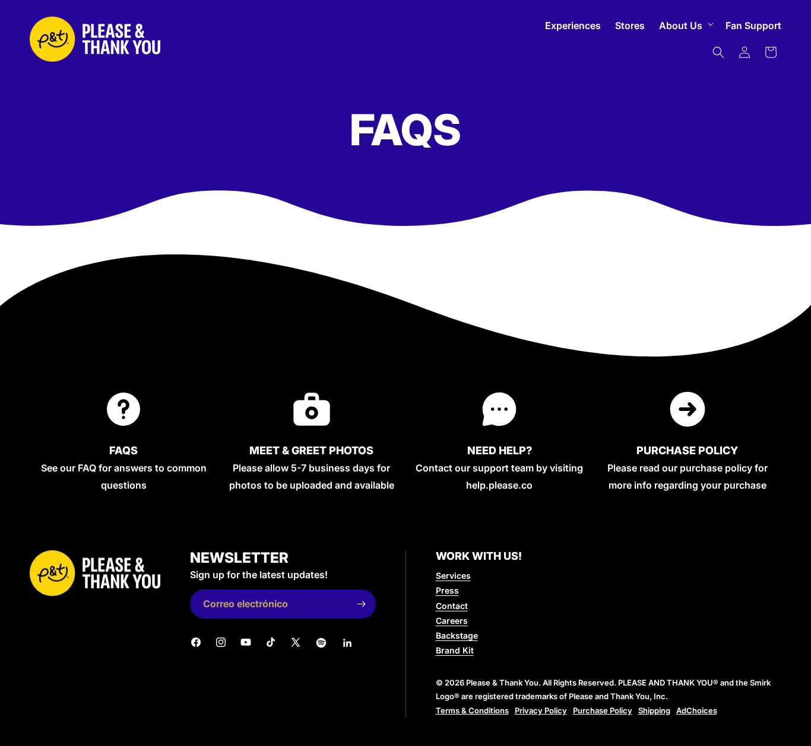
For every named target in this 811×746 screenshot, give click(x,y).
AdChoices (696, 710)
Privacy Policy (541, 710)
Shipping (654, 710)
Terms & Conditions (472, 710)
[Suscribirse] (362, 604)
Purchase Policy (602, 710)
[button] (685, 25)
